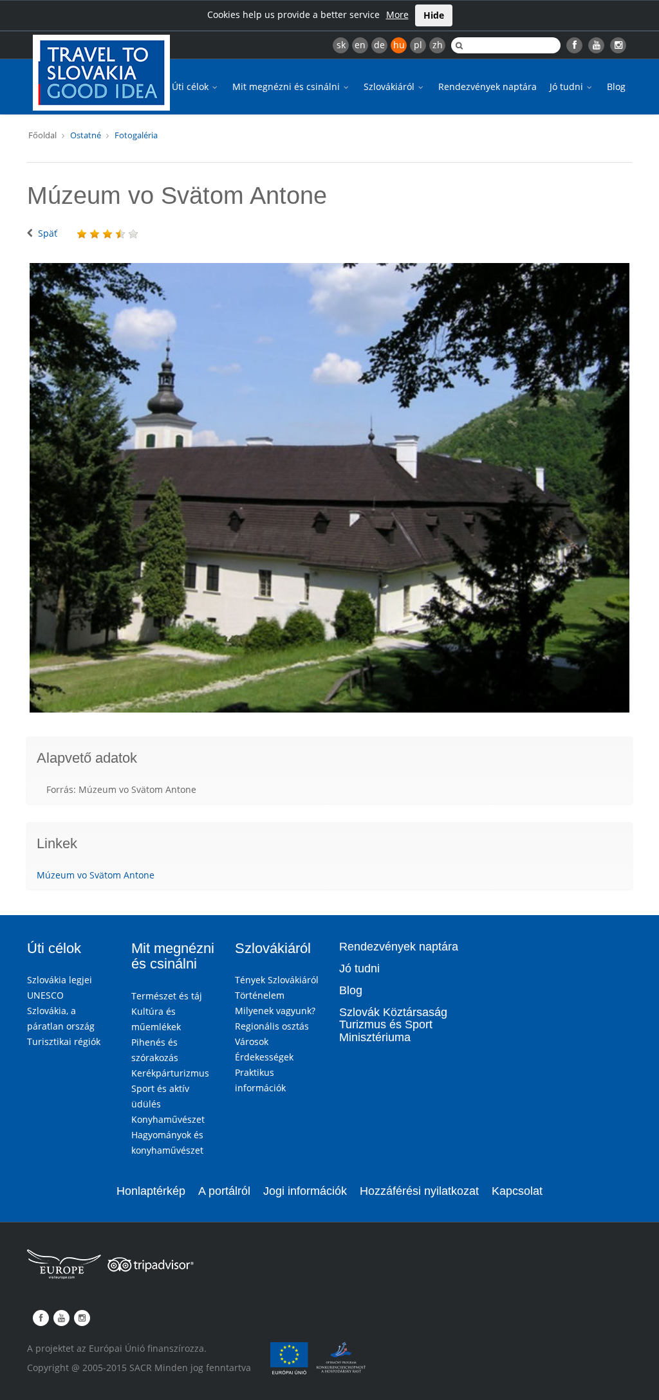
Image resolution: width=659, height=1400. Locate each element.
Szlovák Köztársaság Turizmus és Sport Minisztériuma (393, 1025)
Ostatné (85, 135)
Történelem (259, 995)
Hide (433, 15)
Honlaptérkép (150, 1191)
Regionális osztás (272, 1026)
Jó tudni (568, 86)
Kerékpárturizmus (170, 1073)
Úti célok (191, 86)
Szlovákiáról (390, 86)
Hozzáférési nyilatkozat (419, 1191)
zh (437, 45)
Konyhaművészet (168, 1119)
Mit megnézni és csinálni (287, 86)
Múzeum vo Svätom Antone (95, 875)
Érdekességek (264, 1057)
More (397, 14)
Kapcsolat (517, 1191)
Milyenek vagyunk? (275, 1011)
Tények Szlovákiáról (277, 980)
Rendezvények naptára (487, 86)
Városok (251, 1041)
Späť (47, 233)
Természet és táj (166, 996)
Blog (616, 86)
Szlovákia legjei (59, 980)
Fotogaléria (136, 135)
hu (399, 45)
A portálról (224, 1191)
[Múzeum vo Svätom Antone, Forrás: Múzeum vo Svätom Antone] (329, 488)
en (360, 45)
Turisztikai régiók (63, 1041)
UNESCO (45, 995)
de (379, 45)
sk (341, 45)
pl (418, 45)
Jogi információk (305, 1191)
